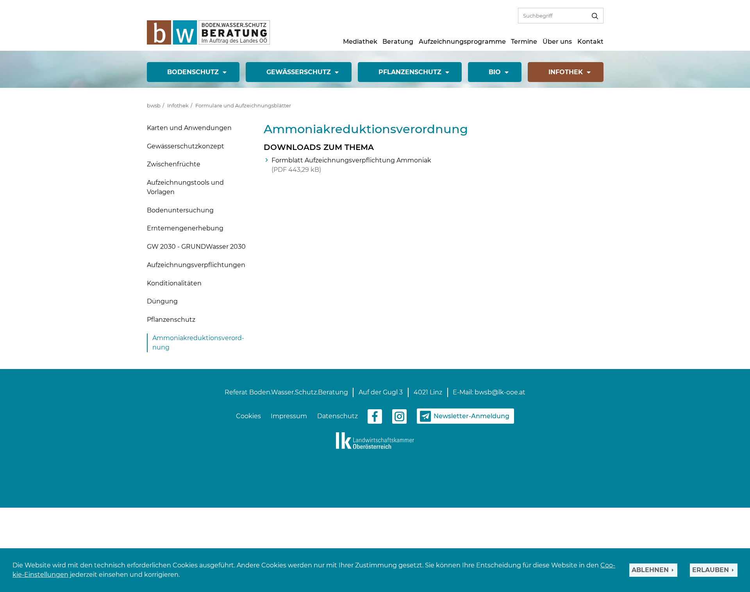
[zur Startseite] (208, 32)
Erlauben (710, 570)
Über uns (557, 41)
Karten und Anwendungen (189, 128)
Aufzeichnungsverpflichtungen (196, 265)
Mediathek (360, 41)
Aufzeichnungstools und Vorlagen (185, 187)
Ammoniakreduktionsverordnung (198, 342)
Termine (524, 41)
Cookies (248, 416)
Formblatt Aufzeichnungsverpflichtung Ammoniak (351, 165)
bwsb (154, 105)
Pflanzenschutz (171, 319)
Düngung (162, 301)
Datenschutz (337, 416)
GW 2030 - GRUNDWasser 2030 (196, 246)
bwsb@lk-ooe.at (500, 392)
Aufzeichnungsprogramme (462, 41)
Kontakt (590, 41)
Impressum (289, 416)
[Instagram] (399, 415)
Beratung (397, 41)
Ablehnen (650, 570)
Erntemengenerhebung (185, 228)
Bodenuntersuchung (180, 210)
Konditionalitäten (174, 283)
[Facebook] (375, 415)
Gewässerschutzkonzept (185, 146)
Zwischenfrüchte (173, 164)
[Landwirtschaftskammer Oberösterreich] (375, 440)
